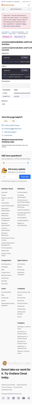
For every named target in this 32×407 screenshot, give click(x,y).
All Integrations (6, 264)
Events (3, 300)
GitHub (19, 267)
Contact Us (20, 306)
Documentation (6, 32)
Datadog (4, 281)
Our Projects (21, 264)
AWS (2, 269)
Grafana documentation (18, 32)
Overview (4, 192)
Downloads (20, 269)
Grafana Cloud (18, 373)
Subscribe (25, 177)
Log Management (22, 220)
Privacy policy (23, 181)
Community (4, 298)
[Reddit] (29, 398)
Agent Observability (7, 205)
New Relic (4, 283)
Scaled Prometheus (23, 210)
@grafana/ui (12, 33)
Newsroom (20, 300)
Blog (2, 295)
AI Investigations (6, 248)
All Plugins (4, 267)
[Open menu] (29, 5)
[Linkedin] (13, 398)
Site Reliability (21, 217)
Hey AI (19, 316)
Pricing (3, 195)
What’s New (5, 250)
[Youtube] (23, 398)
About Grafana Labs (23, 292)
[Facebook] (3, 398)
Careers (19, 295)
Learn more (25, 1)
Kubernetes (5, 278)
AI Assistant (5, 203)
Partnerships (21, 298)
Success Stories (22, 303)
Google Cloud (5, 272)
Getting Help (21, 309)
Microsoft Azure (6, 275)
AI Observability (22, 192)
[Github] (18, 398)
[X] (8, 398)
